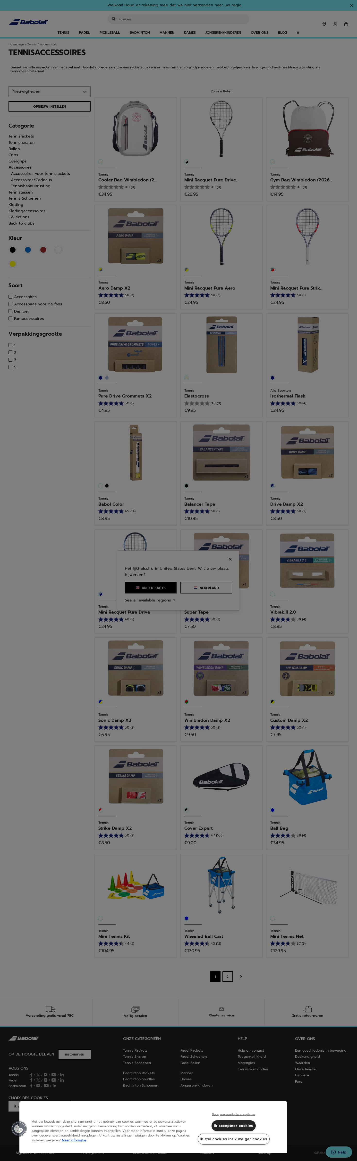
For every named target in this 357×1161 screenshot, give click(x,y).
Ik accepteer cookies (233, 1125)
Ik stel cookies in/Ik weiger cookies (233, 1139)
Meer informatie (74, 1140)
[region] (153, 1127)
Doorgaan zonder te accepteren (233, 1114)
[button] (18, 1129)
